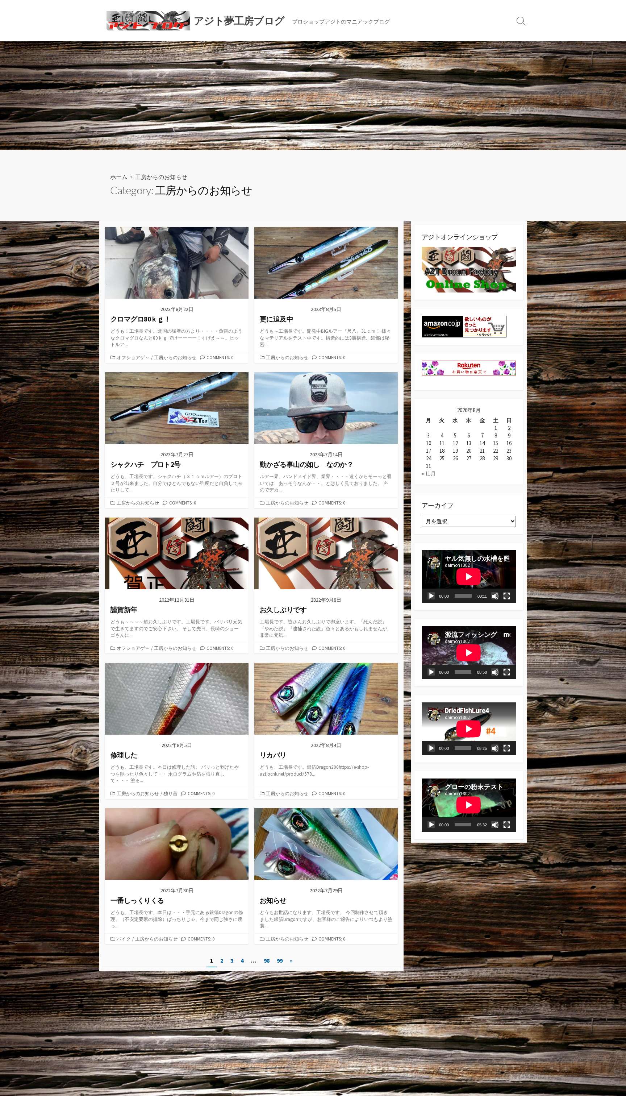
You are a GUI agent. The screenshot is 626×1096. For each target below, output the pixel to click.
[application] (469, 576)
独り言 (170, 793)
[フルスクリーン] (506, 595)
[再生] (431, 595)
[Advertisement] (313, 95)
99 (280, 960)
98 (267, 960)
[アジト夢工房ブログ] (148, 20)
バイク (124, 939)
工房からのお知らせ (175, 357)
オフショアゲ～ (133, 357)
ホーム (119, 176)
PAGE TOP (605, 1056)
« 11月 (429, 473)
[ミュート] (494, 595)
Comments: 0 (219, 357)
